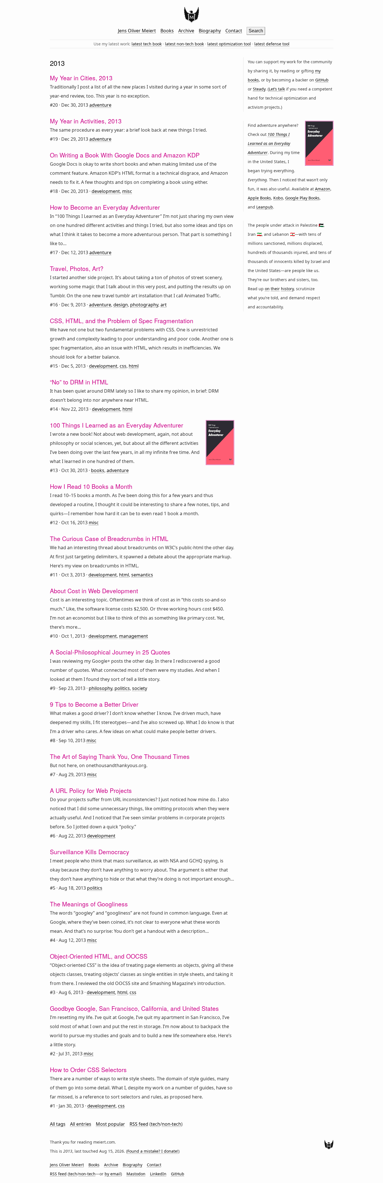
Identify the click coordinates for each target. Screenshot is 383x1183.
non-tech (171, 1124)
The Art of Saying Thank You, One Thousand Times (120, 756)
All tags (57, 1124)
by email (113, 1173)
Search (256, 30)
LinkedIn (158, 1173)
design (120, 305)
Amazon (322, 188)
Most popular (110, 1124)
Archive (186, 31)
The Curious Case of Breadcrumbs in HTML (109, 538)
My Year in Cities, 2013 (81, 77)
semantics (142, 575)
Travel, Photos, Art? (76, 268)
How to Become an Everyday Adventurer (105, 207)
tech (155, 1124)
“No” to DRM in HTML (79, 382)
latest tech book (147, 44)
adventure (100, 105)
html (134, 366)
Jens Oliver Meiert (137, 31)
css (123, 366)
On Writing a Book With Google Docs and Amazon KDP (125, 155)
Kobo (278, 198)
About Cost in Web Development (94, 590)
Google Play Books (302, 198)
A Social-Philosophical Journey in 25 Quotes (110, 652)
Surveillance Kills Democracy (89, 851)
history (287, 288)
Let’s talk (277, 89)
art (163, 305)
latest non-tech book (184, 44)
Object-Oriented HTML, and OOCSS (98, 956)
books (97, 470)
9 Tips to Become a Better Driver (94, 704)
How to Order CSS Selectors (88, 1069)
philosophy (100, 688)
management (133, 636)
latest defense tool (271, 44)
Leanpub (264, 207)
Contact (233, 31)
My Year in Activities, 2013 (86, 121)
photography (144, 305)
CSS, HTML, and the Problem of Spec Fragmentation (121, 320)
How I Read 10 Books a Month (91, 486)
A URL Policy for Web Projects (91, 790)
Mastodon (135, 1173)
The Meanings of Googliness (89, 904)
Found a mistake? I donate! (152, 1151)
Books (167, 31)
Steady (259, 89)
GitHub (322, 80)
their (275, 288)
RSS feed (139, 1124)
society (139, 688)
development (106, 191)
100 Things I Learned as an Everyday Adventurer (116, 425)
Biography (210, 31)
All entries (80, 1124)
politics (122, 688)
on (267, 288)
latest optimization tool (229, 44)
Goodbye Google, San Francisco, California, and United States (134, 1008)
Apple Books (259, 198)
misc (127, 191)
